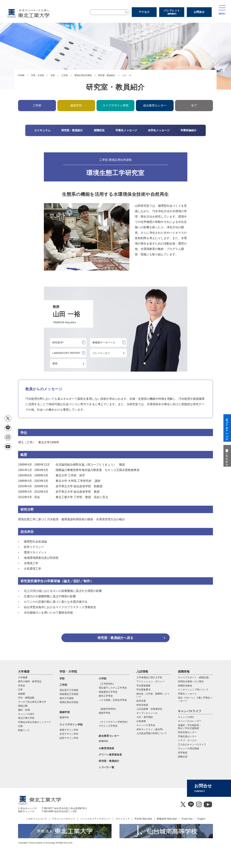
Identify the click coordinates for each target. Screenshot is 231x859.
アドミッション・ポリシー (150, 681)
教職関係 (103, 741)
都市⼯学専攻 (106, 696)
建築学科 (64, 717)
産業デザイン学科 (69, 730)
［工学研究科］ (107, 683)
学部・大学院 (37, 75)
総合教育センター (154, 105)
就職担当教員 (185, 685)
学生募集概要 (143, 685)
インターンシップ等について (193, 689)
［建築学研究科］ (108, 709)
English (201, 818)
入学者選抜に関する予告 (149, 677)
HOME (21, 75)
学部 (53, 75)
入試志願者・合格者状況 (149, 709)
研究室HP (57, 342)
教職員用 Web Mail (167, 818)
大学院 (102, 678)
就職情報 (184, 671)
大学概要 (24, 671)
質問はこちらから (226, 455)
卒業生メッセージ (187, 693)
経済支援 (141, 700)
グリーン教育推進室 (110, 754)
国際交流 (182, 756)
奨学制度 (182, 752)
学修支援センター (187, 736)
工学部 (64, 75)
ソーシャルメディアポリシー (95, 818)
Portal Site (187, 818)
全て (194, 105)
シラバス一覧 (106, 767)
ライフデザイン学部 (71, 724)
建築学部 (65, 712)
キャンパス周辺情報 (188, 748)
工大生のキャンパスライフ (192, 744)
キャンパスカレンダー (189, 721)
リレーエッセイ (101, 353)
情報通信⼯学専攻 (108, 692)
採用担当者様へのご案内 (191, 681)
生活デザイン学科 (69, 733)
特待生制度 (142, 705)
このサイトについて (36, 818)
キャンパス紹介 (186, 717)
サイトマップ (123, 818)
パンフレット (172, 12)
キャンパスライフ (190, 711)
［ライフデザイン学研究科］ (114, 722)
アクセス (144, 11)
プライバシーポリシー (63, 818)
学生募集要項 (143, 689)
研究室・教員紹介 (107, 75)
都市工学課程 (67, 698)
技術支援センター (187, 732)
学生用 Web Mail (143, 818)
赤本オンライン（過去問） (150, 729)
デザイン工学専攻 (108, 726)
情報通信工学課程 (69, 694)
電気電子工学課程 (69, 690)
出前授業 (141, 721)
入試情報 (142, 671)
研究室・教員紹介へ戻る (115, 638)
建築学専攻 (104, 713)
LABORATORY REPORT (66, 353)
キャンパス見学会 (145, 725)
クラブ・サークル (187, 740)
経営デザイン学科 (69, 738)
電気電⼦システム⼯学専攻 (113, 687)
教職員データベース (103, 342)
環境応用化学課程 (83, 75)
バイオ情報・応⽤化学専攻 (113, 700)
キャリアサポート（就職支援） (194, 677)
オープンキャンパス (147, 713)
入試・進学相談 (144, 717)
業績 (54, 363)
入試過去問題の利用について (151, 733)
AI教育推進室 (106, 748)
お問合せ (199, 11)
